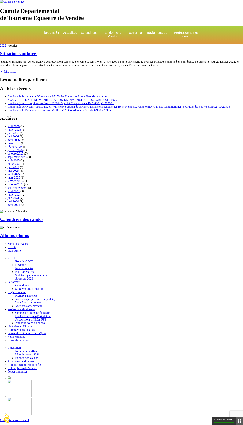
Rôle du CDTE (24, 261)
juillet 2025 (14, 163)
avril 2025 (14, 174)
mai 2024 (13, 201)
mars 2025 (14, 177)
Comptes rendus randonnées (24, 364)
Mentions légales (18, 243)
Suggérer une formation (29, 288)
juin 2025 (13, 167)
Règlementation (158, 33)
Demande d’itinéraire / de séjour (27, 333)
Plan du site (14, 250)
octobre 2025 (15, 153)
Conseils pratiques (18, 340)
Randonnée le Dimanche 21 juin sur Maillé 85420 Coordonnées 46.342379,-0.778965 (59, 110)
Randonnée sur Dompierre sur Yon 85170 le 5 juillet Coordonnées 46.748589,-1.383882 (61, 103)
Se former (136, 33)
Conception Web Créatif (14, 420)
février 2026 (15, 146)
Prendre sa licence (26, 295)
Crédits (12, 247)
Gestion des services (224, 420)
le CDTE (13, 258)
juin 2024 (13, 198)
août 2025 (14, 160)
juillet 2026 (14, 129)
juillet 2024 (14, 194)
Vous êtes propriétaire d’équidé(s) (35, 299)
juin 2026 (13, 133)
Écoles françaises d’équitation (33, 316)
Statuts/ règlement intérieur (31, 275)
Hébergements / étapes (21, 329)
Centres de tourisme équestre (32, 312)
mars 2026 (14, 143)
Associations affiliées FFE (31, 319)
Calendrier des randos (21, 219)
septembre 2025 (17, 157)
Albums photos (14, 235)
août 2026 (14, 126)
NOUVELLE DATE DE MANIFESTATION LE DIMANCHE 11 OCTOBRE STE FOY (63, 99)
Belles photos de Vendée (22, 368)
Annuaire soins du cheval (30, 323)
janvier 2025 (15, 180)
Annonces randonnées (21, 361)
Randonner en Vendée (113, 34)
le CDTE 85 (51, 33)
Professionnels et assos (186, 34)
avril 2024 (14, 204)
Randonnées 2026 (26, 351)
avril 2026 (14, 139)
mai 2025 (13, 170)
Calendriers (89, 33)
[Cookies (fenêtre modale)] (6, 418)
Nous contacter (24, 268)
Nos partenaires (24, 271)
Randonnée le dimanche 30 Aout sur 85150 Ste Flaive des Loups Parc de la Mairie (57, 96)
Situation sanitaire (18, 53)
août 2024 (14, 191)
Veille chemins (16, 336)
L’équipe (20, 264)
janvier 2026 (15, 150)
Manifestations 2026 (27, 354)
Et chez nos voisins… (28, 357)
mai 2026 (13, 136)
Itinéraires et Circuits (20, 326)
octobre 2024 (15, 184)
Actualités (70, 33)
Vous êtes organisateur (28, 305)
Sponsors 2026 (24, 278)
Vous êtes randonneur (28, 302)
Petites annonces (17, 371)
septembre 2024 (17, 187)
